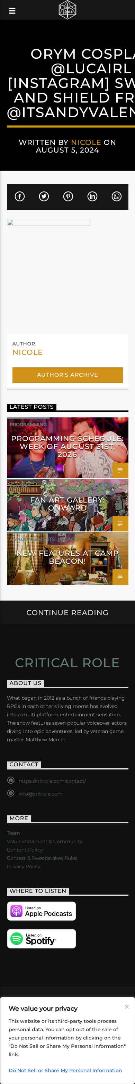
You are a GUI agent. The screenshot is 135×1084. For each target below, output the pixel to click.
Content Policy (25, 850)
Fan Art (20, 486)
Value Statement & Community (44, 841)
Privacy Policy (23, 866)
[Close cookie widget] (126, 1006)
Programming (28, 424)
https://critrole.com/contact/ (52, 781)
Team (13, 833)
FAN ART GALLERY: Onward (67, 504)
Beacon (71, 539)
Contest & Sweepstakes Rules (42, 858)
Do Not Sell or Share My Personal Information (65, 1070)
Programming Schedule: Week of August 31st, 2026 (67, 446)
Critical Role (67, 663)
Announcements (32, 539)
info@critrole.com (41, 794)
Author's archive (67, 375)
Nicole (86, 142)
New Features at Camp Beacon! (67, 557)
